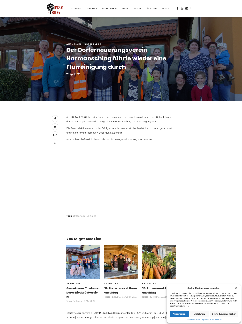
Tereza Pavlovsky (74, 301)
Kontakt (166, 8)
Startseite (76, 8)
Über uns (152, 8)
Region (125, 8)
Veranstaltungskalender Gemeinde (95, 317)
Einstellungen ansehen (224, 314)
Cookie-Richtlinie (193, 319)
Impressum (206, 319)
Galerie (138, 8)
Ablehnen (199, 314)
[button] (236, 288)
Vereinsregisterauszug (142, 317)
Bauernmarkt (109, 8)
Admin (71, 317)
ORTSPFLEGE (93, 44)
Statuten (160, 317)
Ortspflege (79, 216)
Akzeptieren (179, 314)
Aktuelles (92, 8)
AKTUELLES (74, 44)
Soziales (91, 216)
